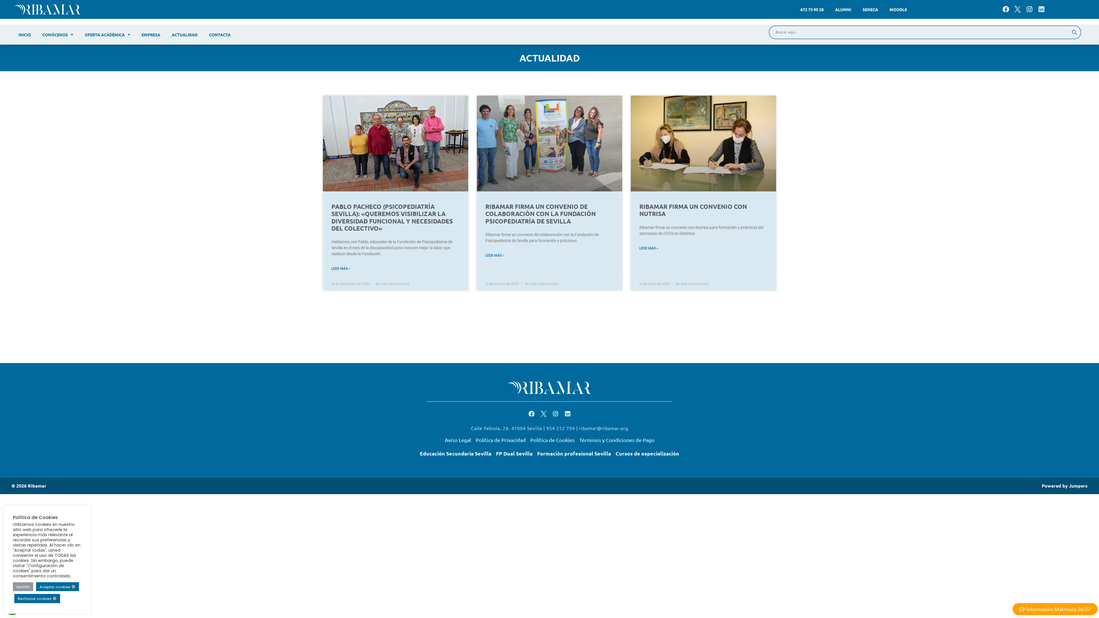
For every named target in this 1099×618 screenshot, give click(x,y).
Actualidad (184, 34)
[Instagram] (1029, 9)
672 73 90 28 (812, 9)
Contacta (220, 34)
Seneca (870, 9)
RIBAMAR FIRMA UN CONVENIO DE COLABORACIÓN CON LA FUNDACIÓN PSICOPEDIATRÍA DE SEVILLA (540, 214)
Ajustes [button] (23, 586)
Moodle (898, 9)
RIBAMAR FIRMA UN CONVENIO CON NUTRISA (693, 210)
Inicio (25, 34)
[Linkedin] (1041, 9)
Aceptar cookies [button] (55, 586)
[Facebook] (1006, 9)
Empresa (151, 34)
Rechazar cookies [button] (35, 598)
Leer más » (340, 269)
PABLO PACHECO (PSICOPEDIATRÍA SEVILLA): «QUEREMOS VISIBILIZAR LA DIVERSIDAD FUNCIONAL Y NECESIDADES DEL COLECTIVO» (392, 217)
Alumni (843, 9)
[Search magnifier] (1074, 32)
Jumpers (1078, 486)
